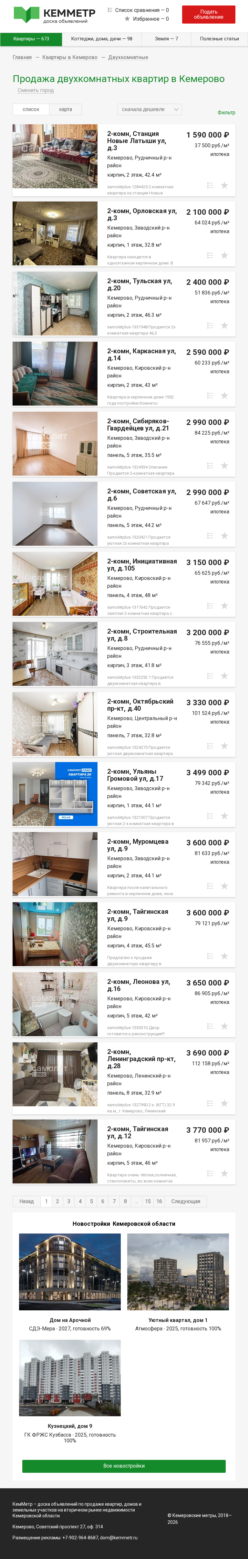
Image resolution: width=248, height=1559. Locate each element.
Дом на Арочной (70, 1320)
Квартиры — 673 (31, 39)
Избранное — (151, 19)
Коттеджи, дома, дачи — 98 (101, 39)
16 (159, 1201)
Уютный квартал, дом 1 (178, 1320)
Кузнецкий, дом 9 (70, 1426)
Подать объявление (208, 14)
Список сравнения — (142, 10)
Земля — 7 (166, 39)
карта (65, 109)
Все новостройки (124, 1466)
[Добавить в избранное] (224, 185)
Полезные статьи (219, 39)
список (31, 109)
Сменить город (36, 90)
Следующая (185, 1201)
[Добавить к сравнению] (210, 185)
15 (148, 1201)
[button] (150, 109)
